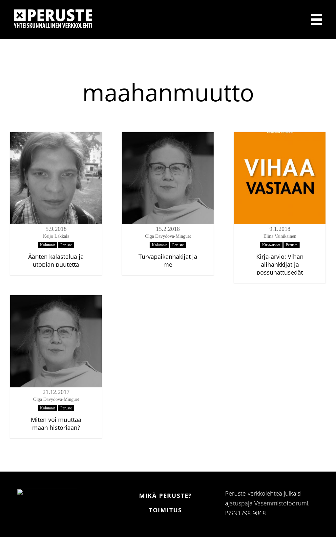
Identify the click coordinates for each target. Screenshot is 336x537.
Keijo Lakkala (56, 236)
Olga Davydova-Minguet (168, 236)
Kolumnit (47, 245)
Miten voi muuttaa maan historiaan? (56, 423)
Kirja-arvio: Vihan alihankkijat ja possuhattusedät (280, 264)
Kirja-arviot (271, 245)
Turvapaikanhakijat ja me (167, 260)
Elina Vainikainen (279, 236)
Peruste (66, 245)
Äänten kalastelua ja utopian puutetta (56, 260)
